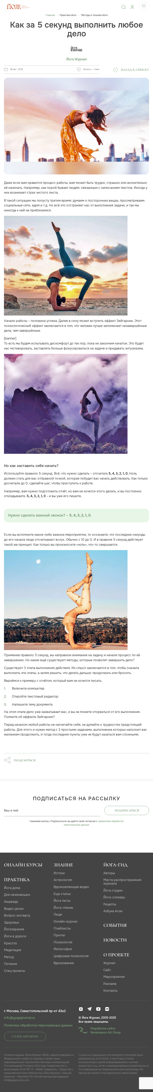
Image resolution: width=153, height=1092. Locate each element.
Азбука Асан (113, 911)
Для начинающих (17, 895)
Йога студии (113, 890)
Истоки (59, 873)
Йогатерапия (14, 929)
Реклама (109, 984)
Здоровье (11, 922)
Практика (17, 880)
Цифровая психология (71, 956)
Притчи (59, 935)
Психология (63, 942)
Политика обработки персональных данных (38, 1025)
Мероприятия (114, 977)
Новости (115, 940)
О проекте (116, 955)
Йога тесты (62, 901)
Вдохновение (64, 963)
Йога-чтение (63, 908)
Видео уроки (14, 909)
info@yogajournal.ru (19, 1018)
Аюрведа (11, 902)
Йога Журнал (76, 59)
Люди (58, 914)
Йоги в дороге (15, 936)
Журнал (109, 963)
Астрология (63, 880)
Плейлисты (62, 928)
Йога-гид (115, 865)
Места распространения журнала (122, 882)
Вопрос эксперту (17, 915)
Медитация (12, 950)
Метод (9, 957)
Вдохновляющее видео (71, 887)
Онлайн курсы (23, 865)
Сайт (107, 970)
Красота (10, 943)
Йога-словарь (114, 897)
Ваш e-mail (11, 810)
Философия (63, 949)
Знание (63, 865)
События (115, 925)
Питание (10, 964)
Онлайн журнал (65, 921)
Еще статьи (62, 894)
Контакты (110, 990)
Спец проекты (14, 971)
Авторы (109, 873)
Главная (50, 15)
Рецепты (109, 904)
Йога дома (12, 888)
